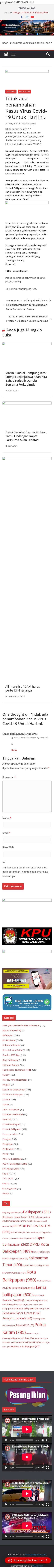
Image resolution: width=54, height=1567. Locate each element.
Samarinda (17, 1342)
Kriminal (6, 1099)
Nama (6, 818)
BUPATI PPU (18, 1232)
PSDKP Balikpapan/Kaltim (14, 1163)
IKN (9, 1258)
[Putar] (6, 1440)
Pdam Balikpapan (37, 1300)
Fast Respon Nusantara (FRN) (17, 1069)
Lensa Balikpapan (28, 123)
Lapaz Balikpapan (11, 1109)
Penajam (6, 1139)
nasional (38, 1295)
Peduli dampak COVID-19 (15, 1304)
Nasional (6, 1119)
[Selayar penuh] (47, 1440)
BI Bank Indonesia (11, 1045)
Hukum (5, 1074)
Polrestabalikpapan (13, 1338)
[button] (28, 1560)
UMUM (5, 1183)
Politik (5, 1153)
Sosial (5, 1173)
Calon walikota (33, 1232)
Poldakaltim (32, 1333)
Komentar (9, 777)
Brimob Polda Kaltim (12, 1050)
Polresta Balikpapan (12, 1158)
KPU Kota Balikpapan (12, 1094)
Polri (29, 1338)
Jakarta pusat (20, 1258)
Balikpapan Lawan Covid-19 (18, 1216)
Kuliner (5, 1104)
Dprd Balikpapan (10, 1060)
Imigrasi (6, 1084)
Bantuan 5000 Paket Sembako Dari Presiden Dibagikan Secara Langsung (27, 319)
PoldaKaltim (8, 1149)
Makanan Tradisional (12, 1114)
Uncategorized (9, 1188)
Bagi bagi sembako (12, 1212)
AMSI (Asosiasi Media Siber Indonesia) (20, 1025)
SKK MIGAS (32, 1342)
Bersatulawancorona (18, 1220)
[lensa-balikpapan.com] (6, 54)
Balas (14, 750)
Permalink (44, 737)
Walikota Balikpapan (25, 1346)
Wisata (5, 1193)
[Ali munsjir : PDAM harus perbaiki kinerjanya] (27, 459)
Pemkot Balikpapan (11, 1129)
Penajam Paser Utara (21, 1313)
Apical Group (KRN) (11, 1030)
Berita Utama (24, 91)
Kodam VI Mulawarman (13, 1089)
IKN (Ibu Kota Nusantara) (14, 1079)
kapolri (44, 1265)
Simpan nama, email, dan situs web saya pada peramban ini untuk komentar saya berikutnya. (25, 872)
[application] (27, 1429)
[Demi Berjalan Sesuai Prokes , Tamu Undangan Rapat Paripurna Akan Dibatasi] (27, 403)
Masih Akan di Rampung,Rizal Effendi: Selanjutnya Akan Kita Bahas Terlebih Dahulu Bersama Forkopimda (26, 379)
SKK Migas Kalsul (10, 1168)
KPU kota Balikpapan (20, 1288)
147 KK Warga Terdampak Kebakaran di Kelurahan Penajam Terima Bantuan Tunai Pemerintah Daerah (28, 305)
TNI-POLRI (7, 1178)
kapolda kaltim (30, 1265)
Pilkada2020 (25, 1325)
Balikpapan (11, 91)
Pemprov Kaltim (10, 1134)
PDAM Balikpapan (11, 1124)
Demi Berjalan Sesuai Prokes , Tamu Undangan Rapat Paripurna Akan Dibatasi (26, 436)
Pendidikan (7, 1144)
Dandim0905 (19, 1238)
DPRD (31, 1238)
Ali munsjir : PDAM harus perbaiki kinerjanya (22, 688)
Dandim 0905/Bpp (11, 1055)
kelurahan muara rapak (14, 1273)
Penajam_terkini (17, 1318)
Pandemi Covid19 (14, 1300)
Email (6, 832)
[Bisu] (42, 1440)
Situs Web (8, 847)
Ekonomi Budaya (10, 1064)
